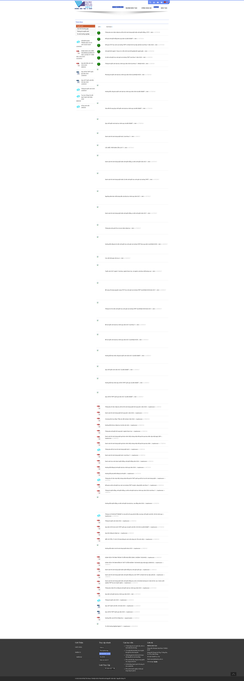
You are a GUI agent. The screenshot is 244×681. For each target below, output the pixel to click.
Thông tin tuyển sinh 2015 (88, 88)
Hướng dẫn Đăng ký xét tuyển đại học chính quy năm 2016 (120, 467)
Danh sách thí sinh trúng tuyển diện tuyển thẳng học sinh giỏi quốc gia (123, 569)
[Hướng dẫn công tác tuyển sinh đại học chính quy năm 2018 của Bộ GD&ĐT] (100, 92)
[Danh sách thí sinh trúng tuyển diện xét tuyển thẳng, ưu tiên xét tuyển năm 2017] (100, 162)
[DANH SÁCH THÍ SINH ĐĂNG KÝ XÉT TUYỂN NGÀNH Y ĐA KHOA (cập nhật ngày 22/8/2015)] (98, 564)
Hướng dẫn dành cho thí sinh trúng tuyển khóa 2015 (118, 548)
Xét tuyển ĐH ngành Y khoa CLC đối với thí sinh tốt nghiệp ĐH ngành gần (124, 51)
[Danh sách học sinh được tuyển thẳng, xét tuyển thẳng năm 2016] (98, 461)
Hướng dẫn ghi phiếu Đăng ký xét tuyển (115, 473)
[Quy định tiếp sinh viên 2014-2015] (78, 64)
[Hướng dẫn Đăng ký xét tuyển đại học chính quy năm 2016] (98, 467)
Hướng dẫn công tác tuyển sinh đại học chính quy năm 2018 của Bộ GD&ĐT (125, 91)
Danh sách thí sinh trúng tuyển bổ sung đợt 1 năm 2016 (119, 413)
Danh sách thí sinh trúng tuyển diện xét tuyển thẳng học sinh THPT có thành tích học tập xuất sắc (130, 575)
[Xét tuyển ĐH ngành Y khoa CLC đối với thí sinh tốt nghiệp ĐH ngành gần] (98, 51)
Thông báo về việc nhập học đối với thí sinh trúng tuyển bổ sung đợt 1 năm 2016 (126, 407)
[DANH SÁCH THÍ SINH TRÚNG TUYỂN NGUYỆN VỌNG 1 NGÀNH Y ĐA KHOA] (98, 558)
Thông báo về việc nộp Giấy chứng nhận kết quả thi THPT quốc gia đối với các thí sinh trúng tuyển (130, 478)
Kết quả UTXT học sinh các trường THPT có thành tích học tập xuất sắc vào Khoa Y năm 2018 (129, 44)
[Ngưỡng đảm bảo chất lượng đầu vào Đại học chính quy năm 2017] (100, 196)
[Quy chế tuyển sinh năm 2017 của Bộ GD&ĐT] (100, 370)
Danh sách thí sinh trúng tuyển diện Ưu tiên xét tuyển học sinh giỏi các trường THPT (126, 179)
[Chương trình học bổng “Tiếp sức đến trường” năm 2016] (98, 419)
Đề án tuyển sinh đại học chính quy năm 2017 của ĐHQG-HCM (121, 339)
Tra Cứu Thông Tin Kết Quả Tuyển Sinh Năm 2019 (87, 97)
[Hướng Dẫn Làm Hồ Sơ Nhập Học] (98, 618)
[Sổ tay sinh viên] (78, 106)
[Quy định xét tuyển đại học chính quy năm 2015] (98, 594)
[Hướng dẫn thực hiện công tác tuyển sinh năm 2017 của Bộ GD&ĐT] (100, 356)
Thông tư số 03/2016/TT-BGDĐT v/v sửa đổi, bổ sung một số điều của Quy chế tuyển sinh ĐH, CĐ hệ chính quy (133, 514)
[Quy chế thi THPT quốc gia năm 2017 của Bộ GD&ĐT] (100, 397)
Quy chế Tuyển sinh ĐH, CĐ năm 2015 (115, 606)
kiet (152, 32)
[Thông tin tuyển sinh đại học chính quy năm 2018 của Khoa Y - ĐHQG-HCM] (98, 64)
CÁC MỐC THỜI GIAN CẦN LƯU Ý (114, 147)
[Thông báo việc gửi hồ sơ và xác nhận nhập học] (100, 228)
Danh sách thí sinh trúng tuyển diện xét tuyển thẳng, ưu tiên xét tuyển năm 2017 (125, 161)
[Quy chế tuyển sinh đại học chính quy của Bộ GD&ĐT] (100, 123)
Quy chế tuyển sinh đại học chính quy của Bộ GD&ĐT (119, 123)
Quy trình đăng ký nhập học (112, 533)
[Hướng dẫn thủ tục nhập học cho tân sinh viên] (98, 425)
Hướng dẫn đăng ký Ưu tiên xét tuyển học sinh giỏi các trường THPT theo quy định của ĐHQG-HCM (131, 244)
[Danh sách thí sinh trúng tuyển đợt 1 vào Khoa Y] (100, 137)
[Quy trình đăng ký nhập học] (98, 533)
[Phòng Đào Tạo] (83, 4)
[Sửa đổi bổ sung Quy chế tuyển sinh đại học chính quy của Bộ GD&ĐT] (100, 108)
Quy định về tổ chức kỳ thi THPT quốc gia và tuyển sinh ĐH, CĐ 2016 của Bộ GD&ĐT (127, 527)
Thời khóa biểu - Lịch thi (104, 653)
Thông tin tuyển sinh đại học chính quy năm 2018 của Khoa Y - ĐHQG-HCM (124, 63)
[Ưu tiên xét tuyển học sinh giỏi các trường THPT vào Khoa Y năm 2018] (98, 57)
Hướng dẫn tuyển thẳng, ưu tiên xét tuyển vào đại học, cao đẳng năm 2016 (124, 503)
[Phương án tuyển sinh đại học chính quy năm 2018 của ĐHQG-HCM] (100, 75)
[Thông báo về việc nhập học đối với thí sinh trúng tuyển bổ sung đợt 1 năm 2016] (98, 407)
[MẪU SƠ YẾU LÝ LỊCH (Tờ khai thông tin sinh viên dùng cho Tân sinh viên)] (98, 539)
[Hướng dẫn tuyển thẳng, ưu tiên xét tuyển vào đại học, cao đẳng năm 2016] (100, 503)
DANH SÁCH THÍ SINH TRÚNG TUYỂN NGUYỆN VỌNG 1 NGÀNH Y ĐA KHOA (125, 557)
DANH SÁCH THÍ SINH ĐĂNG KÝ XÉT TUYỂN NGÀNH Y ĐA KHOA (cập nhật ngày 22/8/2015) (129, 562)
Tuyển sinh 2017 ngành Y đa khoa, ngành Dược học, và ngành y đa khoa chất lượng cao (128, 271)
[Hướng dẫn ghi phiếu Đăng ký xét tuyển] (98, 474)
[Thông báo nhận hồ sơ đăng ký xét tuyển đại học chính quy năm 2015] (98, 588)
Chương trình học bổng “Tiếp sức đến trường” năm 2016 (119, 419)
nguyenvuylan (128, 618)
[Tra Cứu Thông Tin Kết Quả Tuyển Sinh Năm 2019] (78, 96)
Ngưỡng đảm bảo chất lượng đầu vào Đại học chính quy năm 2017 (122, 196)
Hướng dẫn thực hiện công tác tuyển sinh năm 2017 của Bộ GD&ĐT (122, 355)
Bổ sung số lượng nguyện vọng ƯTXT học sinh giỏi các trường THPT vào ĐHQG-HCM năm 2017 (130, 290)
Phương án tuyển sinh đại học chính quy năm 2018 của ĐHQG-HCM (123, 74)
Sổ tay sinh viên (85, 105)
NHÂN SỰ (79, 657)
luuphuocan (151, 407)
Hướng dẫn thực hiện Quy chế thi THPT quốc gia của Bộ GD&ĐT (122, 382)
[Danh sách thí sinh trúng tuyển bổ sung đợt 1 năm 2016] (98, 413)
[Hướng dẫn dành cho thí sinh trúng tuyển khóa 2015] (100, 548)
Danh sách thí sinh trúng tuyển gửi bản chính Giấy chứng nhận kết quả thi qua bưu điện (127, 443)
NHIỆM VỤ (78, 652)
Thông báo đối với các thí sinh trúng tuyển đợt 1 (117, 449)
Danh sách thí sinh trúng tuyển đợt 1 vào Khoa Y (117, 136)
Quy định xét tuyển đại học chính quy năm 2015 (117, 594)
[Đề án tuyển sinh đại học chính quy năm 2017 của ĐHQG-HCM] (100, 340)
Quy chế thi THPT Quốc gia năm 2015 (115, 612)
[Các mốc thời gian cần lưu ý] (100, 258)
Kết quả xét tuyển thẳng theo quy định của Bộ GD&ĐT (119, 38)
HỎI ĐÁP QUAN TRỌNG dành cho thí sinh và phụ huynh (86, 42)
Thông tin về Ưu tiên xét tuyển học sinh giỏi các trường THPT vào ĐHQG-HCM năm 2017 (128, 309)
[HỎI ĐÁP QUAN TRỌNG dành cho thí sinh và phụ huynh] (78, 41)
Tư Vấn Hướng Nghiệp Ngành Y (113, 626)
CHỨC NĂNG (78, 647)
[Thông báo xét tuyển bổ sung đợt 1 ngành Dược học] (98, 431)
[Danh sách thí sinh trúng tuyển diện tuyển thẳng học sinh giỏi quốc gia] (98, 570)
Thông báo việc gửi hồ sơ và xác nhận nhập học (117, 228)
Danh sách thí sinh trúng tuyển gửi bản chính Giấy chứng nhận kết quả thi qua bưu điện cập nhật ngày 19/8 (133, 436)
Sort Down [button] (109, 26)
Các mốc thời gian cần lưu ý (112, 258)
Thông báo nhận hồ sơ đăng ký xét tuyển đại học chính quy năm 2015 (123, 588)
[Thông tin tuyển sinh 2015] (78, 89)
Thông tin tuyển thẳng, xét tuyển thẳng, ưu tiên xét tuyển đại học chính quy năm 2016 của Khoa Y (130, 490)
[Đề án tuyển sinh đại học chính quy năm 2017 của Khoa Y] (100, 325)
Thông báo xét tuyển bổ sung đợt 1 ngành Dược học (118, 431)
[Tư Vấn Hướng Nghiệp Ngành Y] (100, 626)
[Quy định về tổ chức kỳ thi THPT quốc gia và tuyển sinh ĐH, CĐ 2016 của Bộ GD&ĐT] (98, 527)
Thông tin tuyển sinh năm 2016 (113, 521)
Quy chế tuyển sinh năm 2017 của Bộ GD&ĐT (117, 369)
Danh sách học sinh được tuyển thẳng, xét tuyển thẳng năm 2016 (122, 461)
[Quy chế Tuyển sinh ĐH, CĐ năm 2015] (78, 81)
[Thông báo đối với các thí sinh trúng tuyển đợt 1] (98, 449)
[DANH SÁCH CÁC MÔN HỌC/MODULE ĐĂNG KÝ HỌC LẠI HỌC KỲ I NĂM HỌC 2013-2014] (78, 52)
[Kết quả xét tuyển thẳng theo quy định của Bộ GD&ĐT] (98, 39)
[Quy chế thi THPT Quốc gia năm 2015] (78, 73)
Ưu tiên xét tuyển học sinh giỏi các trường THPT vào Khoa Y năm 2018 (123, 57)
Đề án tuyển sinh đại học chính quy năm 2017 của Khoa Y (120, 324)
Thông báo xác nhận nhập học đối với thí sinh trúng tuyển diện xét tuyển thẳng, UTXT (127, 32)
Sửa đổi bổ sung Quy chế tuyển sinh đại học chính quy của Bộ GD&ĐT (123, 108)
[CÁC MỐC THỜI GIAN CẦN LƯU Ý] (100, 148)
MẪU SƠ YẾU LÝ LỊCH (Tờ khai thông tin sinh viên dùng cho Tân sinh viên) (124, 539)
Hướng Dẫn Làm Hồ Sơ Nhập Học (114, 618)
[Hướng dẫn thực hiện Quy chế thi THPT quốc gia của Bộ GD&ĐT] (100, 383)
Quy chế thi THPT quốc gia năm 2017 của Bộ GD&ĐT (119, 396)
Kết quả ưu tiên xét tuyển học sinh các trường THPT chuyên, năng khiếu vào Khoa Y (127, 485)
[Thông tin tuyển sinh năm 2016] (98, 521)
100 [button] (99, 26)
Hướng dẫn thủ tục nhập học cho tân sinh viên (117, 425)
